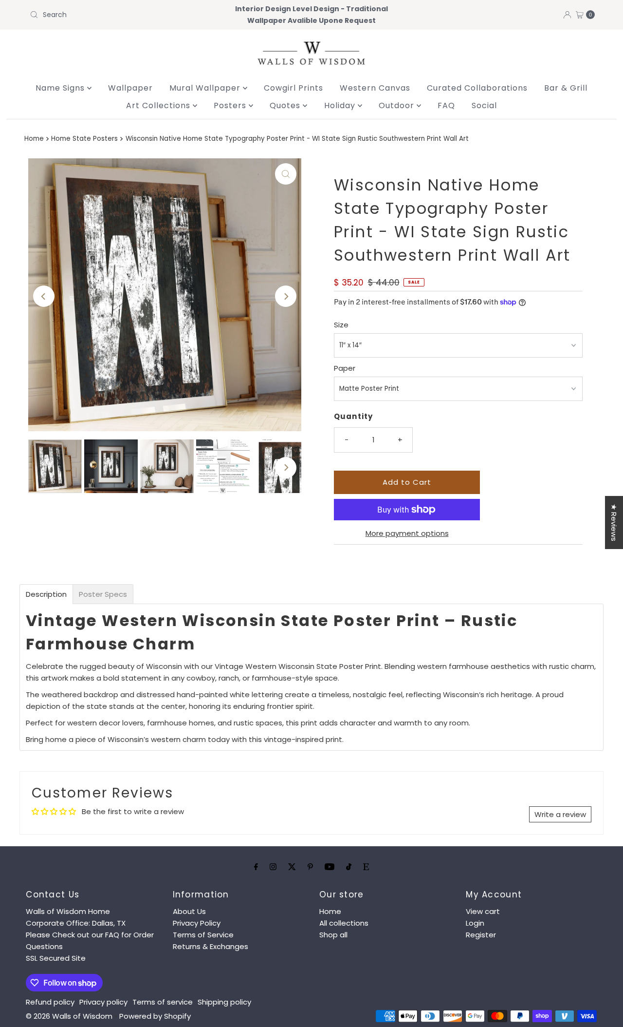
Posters (231, 105)
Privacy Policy (196, 923)
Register (481, 935)
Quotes (286, 105)
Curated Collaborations (477, 88)
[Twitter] (292, 867)
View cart (483, 911)
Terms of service (162, 1002)
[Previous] (44, 296)
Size (341, 325)
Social (484, 105)
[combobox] (118, 14)
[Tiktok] (348, 867)
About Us (189, 911)
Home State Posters (84, 138)
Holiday (341, 105)
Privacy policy (103, 1002)
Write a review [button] (560, 814)
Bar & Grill (565, 88)
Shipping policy (224, 1002)
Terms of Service (203, 935)
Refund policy (50, 1002)
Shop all (333, 935)
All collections (343, 923)
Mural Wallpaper (206, 88)
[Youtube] (329, 867)
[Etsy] (366, 867)
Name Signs (61, 88)
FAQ (446, 105)
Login (475, 923)
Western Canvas (375, 88)
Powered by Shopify (155, 1016)
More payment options (407, 533)
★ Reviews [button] (614, 522)
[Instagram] (273, 867)
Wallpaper (130, 88)
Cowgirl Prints (293, 88)
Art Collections (159, 105)
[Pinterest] (310, 867)
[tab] (46, 594)
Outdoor (398, 105)
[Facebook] (256, 867)
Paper (344, 368)
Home (34, 138)
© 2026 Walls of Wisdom (69, 1016)
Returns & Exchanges (210, 946)
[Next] (285, 296)
